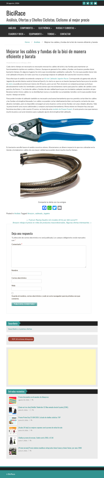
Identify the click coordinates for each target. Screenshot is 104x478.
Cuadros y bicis (15, 34)
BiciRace (15, 12)
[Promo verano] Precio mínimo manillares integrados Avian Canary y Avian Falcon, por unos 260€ (50, 447)
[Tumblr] (91, 3)
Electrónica (44, 28)
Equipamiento (35, 34)
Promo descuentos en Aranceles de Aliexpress (33, 397)
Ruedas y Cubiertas (65, 28)
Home (27, 42)
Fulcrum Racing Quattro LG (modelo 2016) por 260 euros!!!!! (52, 220)
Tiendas (50, 34)
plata (11, 84)
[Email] (95, 3)
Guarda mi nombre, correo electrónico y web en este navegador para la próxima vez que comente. (46, 297)
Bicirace (16, 63)
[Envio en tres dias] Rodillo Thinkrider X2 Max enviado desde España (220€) (43, 407)
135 (30, 410)
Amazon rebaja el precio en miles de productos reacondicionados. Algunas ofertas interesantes (52, 222)
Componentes (26, 28)
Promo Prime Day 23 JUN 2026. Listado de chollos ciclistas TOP (39, 417)
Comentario (17, 244)
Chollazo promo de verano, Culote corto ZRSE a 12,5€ (36, 437)
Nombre (15, 270)
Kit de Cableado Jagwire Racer (56, 78)
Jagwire (47, 213)
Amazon (31, 213)
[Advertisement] (52, 367)
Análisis (12, 28)
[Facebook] (84, 3)
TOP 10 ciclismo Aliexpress (22, 339)
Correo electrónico (19, 278)
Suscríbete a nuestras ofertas (20, 329)
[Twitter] (87, 3)
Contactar (65, 34)
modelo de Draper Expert (62, 109)
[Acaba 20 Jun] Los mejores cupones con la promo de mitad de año (40, 427)
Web (13, 285)
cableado (38, 213)
